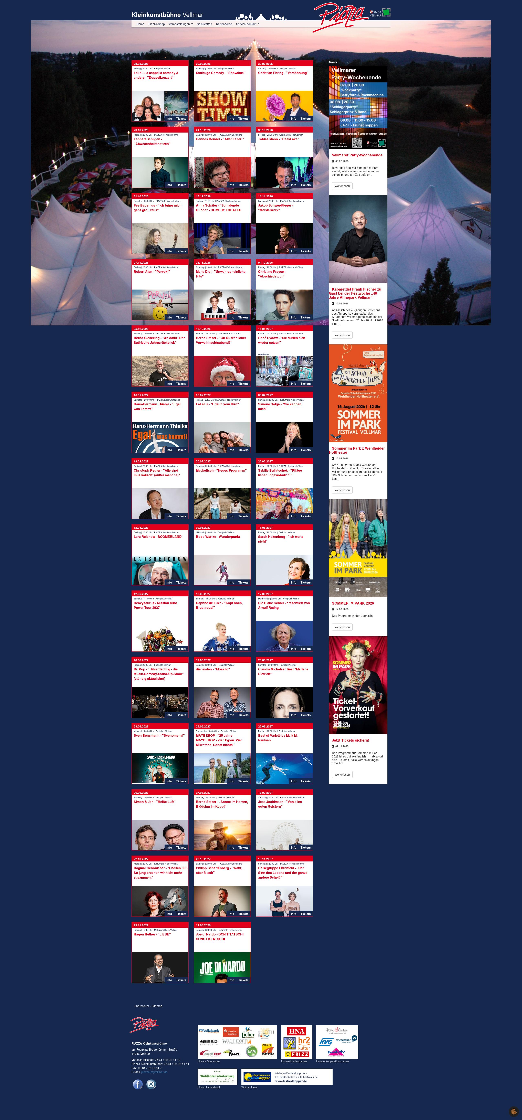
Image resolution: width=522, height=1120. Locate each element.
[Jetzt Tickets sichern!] (358, 685)
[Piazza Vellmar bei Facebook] (138, 1084)
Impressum (142, 1006)
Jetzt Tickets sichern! (350, 740)
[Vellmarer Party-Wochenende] (358, 107)
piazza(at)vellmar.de (154, 1072)
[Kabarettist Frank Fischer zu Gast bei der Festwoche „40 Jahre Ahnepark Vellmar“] (358, 239)
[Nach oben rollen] (502, 1111)
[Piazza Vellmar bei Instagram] (151, 1084)
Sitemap (157, 1006)
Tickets (181, 118)
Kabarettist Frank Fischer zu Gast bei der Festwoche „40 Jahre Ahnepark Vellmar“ (355, 293)
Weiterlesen (342, 186)
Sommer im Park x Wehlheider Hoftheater (357, 450)
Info (169, 118)
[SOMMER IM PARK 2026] (358, 548)
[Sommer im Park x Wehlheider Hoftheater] (358, 393)
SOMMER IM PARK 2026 (353, 603)
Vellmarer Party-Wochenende (357, 155)
